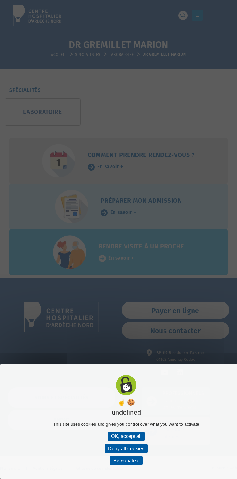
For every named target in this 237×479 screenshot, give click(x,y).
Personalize (126, 460)
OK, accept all (126, 436)
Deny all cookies (126, 448)
